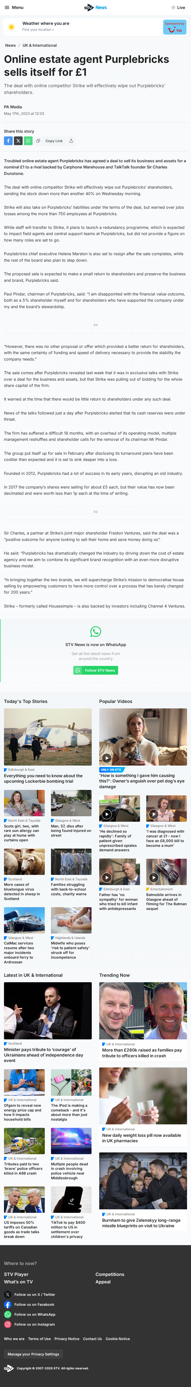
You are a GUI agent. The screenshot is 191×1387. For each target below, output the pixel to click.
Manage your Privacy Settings (33, 1354)
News (10, 45)
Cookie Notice (118, 1339)
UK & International (40, 45)
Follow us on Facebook (34, 1304)
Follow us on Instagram (34, 1324)
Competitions (110, 1274)
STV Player (16, 1274)
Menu (17, 7)
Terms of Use (39, 1339)
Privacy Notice (66, 1339)
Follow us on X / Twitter (34, 1294)
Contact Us (92, 1339)
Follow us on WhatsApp (34, 1314)
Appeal (103, 1281)
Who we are (14, 1339)
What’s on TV (18, 1281)
